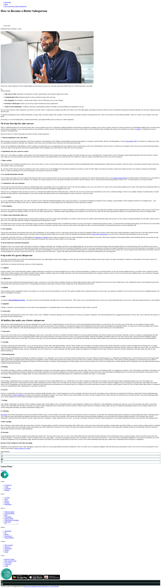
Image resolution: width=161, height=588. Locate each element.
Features (6, 502)
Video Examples (9, 512)
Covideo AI (7, 485)
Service (6, 501)
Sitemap (56, 586)
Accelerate (7, 488)
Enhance (7, 490)
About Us (7, 547)
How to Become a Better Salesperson (15, 6)
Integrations (7, 504)
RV (5, 532)
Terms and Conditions (30, 586)
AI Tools (7, 497)
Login (6, 566)
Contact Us (7, 564)
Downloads (7, 517)
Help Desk (7, 522)
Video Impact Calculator (11, 520)
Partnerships (8, 548)
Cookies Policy (41, 586)
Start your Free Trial (10, 561)
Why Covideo (8, 545)
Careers (6, 550)
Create (6, 487)
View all (3, 470)
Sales (6, 499)
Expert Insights (8, 518)
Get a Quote (8, 562)
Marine (6, 534)
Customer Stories (9, 513)
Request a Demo (9, 559)
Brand (6, 552)
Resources (7, 2)
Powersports (8, 536)
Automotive (7, 531)
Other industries (9, 537)
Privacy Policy (49, 586)
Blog (5, 4)
